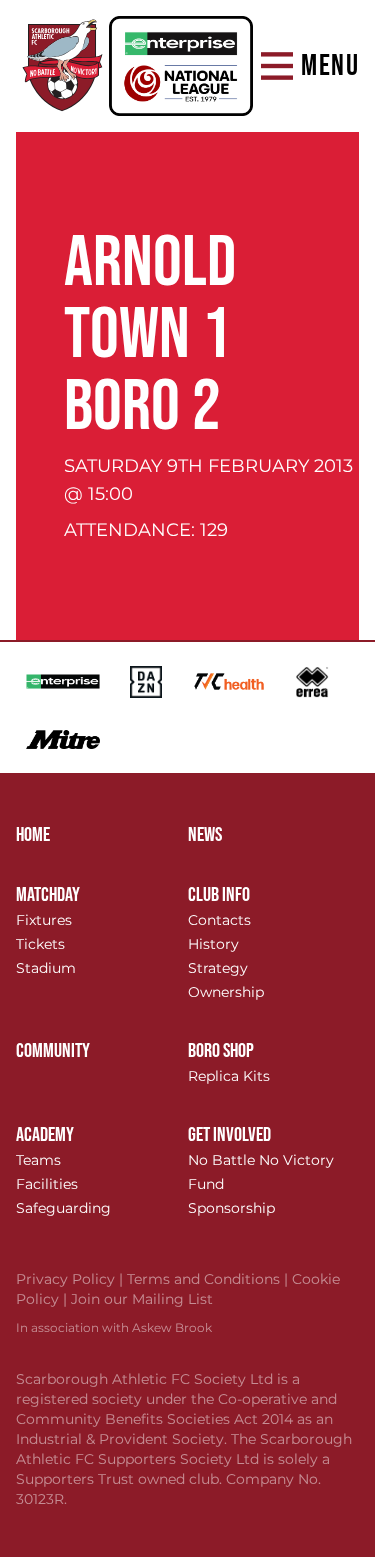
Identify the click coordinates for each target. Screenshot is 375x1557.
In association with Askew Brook (114, 1327)
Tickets (40, 944)
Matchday (48, 895)
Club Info (219, 895)
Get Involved (229, 1135)
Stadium (46, 968)
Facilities (47, 1184)
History (213, 944)
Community (53, 1051)
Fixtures (44, 920)
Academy (45, 1135)
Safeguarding (63, 1208)
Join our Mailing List (142, 1299)
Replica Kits (229, 1076)
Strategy (218, 968)
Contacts (219, 920)
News (205, 835)
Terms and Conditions (209, 1279)
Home (33, 835)
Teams (38, 1160)
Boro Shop (221, 1051)
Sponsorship (231, 1208)
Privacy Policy (71, 1279)
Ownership (226, 992)
